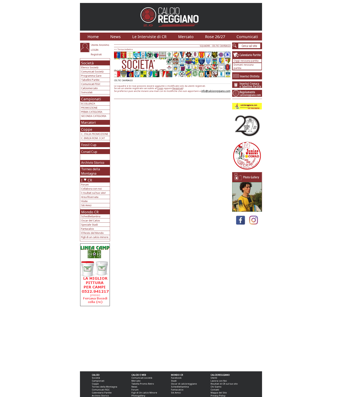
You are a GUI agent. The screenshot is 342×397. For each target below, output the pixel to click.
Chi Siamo (216, 386)
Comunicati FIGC (91, 84)
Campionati (91, 99)
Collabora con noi (91, 188)
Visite (84, 201)
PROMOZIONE (89, 107)
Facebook (176, 377)
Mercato (186, 36)
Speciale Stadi (89, 224)
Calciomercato (89, 88)
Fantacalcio (87, 228)
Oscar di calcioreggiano (184, 383)
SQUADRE (205, 45)
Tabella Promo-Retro (142, 383)
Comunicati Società (92, 71)
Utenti (214, 377)
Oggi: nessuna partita (246, 60)
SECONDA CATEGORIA (93, 116)
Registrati (96, 54)
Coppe (86, 129)
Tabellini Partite (90, 80)
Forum (85, 184)
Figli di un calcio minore (94, 237)
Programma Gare (91, 75)
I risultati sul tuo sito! (93, 193)
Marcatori (88, 122)
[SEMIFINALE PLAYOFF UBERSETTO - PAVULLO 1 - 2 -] (247, 210)
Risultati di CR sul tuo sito (224, 383)
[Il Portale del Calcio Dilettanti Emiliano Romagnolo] (171, 29)
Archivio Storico (92, 162)
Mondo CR (90, 212)
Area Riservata (89, 197)
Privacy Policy (218, 395)
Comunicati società (141, 377)
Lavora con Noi (219, 380)
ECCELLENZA (88, 103)
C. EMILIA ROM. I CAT (93, 138)
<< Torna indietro (123, 49)
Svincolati (86, 92)
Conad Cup (89, 152)
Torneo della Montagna (90, 171)
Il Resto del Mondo (92, 233)
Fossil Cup (88, 145)
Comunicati (247, 36)
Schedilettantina (90, 216)
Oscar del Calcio (90, 220)
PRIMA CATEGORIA (91, 112)
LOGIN (94, 50)
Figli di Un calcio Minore (144, 392)
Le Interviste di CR (149, 36)
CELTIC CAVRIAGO (221, 45)
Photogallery (138, 395)
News (115, 36)
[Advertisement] (95, 337)
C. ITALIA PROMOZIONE (94, 134)
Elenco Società (89, 67)
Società (87, 63)
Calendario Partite (102, 392)
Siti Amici (86, 205)
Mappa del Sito (219, 392)
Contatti (215, 389)
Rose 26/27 (215, 36)
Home (93, 36)
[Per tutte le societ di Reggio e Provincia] (95, 305)
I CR (86, 180)
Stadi (174, 380)
